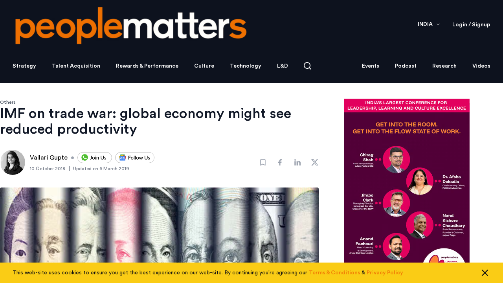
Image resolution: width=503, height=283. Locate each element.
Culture (204, 66)
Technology (245, 66)
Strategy (24, 66)
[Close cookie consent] (484, 272)
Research (444, 66)
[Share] (280, 162)
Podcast (406, 66)
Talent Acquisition (76, 66)
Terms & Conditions (334, 273)
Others (8, 102)
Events (370, 66)
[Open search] (307, 66)
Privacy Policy (385, 273)
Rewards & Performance (147, 66)
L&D (282, 66)
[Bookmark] (263, 162)
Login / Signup (471, 25)
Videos (481, 66)
